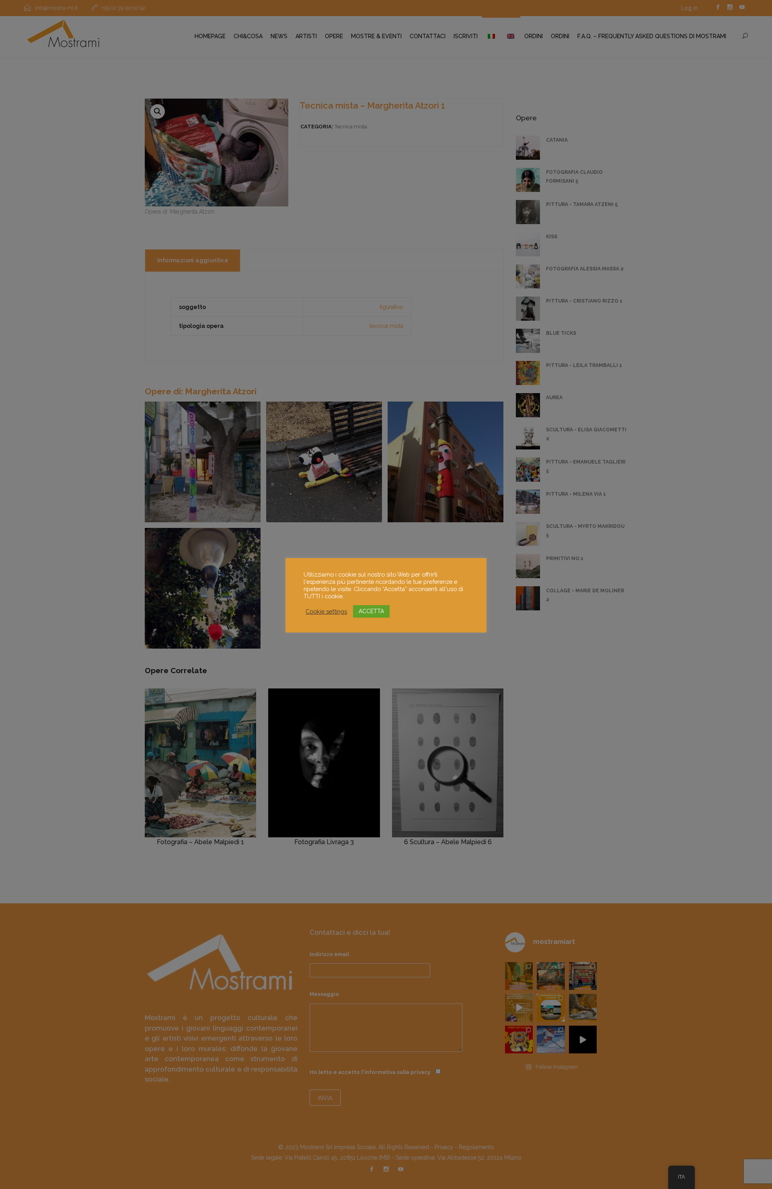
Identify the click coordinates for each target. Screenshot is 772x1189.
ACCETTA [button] (371, 611)
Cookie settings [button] (326, 611)
